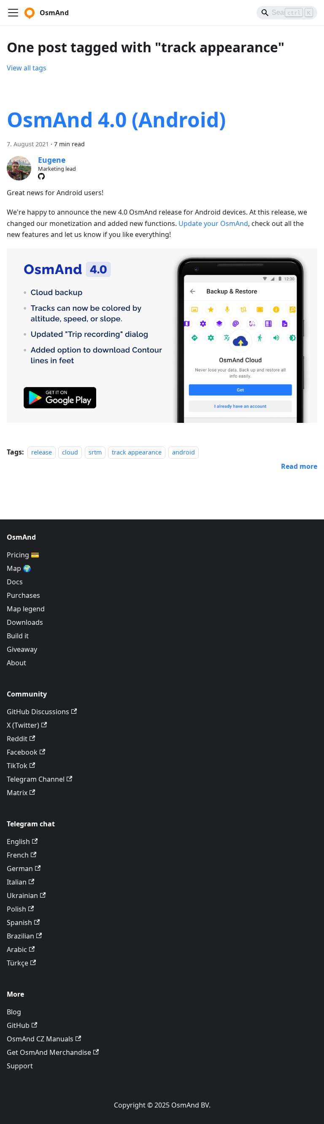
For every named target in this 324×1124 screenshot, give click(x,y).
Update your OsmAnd (213, 223)
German (20, 868)
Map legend (26, 608)
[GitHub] (41, 176)
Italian (17, 882)
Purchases (23, 595)
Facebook (22, 752)
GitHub (18, 1025)
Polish (16, 909)
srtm (95, 452)
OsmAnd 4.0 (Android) (116, 119)
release (41, 452)
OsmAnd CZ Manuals (40, 1038)
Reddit (17, 738)
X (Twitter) (23, 725)
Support (20, 1065)
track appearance (137, 452)
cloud (70, 452)
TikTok (17, 765)
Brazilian (20, 936)
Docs (15, 581)
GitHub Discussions (38, 711)
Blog (14, 1011)
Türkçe (17, 963)
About (16, 662)
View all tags (26, 68)
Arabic (17, 949)
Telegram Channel (36, 779)
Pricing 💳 (23, 554)
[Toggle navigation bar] (13, 12)
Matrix (17, 792)
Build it (18, 635)
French (18, 855)
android (183, 452)
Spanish (19, 922)
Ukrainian (22, 895)
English (18, 841)
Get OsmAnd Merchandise (49, 1052)
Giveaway (22, 649)
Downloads (25, 622)
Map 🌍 (19, 568)
